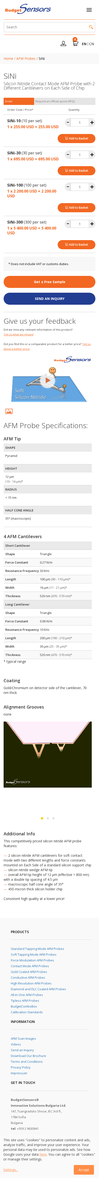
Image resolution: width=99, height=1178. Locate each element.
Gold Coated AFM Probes (29, 972)
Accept (84, 1169)
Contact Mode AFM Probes (30, 966)
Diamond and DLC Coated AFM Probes (38, 989)
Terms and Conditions (27, 1061)
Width (9, 587)
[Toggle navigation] (89, 10)
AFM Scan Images (23, 1038)
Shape (10, 554)
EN (84, 44)
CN (91, 44)
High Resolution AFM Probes (31, 983)
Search (91, 27)
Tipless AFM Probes (25, 1000)
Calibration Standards (27, 1012)
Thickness (12, 596)
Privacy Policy (21, 1067)
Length (10, 579)
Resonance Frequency (22, 571)
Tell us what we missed (18, 334)
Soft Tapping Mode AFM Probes (33, 954)
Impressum (19, 1073)
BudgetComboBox (24, 1006)
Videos (16, 1044)
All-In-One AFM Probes (27, 995)
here (43, 1154)
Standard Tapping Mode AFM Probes (37, 949)
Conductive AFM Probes (28, 977)
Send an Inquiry (22, 1050)
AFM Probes (26, 58)
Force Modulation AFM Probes (32, 960)
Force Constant (16, 562)
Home (8, 58)
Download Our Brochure (28, 1056)
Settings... (10, 1169)
